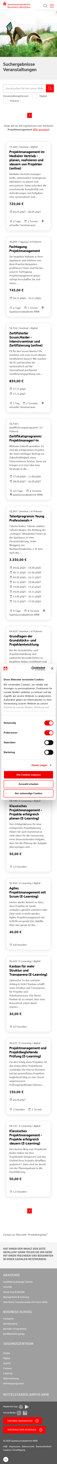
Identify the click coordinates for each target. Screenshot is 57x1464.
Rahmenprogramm (13, 1383)
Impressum (14, 1446)
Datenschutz (28, 1446)
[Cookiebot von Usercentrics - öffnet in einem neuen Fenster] (33, 668)
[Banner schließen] (52, 668)
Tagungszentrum (18, 1343)
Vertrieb (7, 1287)
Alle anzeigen (41, 129)
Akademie (11, 1275)
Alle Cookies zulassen (28, 774)
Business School (17, 1312)
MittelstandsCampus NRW (26, 1394)
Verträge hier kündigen (21, 1429)
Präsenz (7, 1368)
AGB (5, 1446)
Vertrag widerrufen (19, 1421)
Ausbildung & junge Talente (18, 1282)
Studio (6, 1353)
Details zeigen (39, 765)
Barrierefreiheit (43, 1446)
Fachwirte (8, 1318)
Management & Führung (16, 1297)
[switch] (48, 732)
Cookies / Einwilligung (14, 1450)
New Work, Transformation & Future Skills (25, 1302)
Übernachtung (11, 1378)
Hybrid (6, 1363)
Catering (7, 1373)
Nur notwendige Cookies (28, 793)
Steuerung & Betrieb (14, 1292)
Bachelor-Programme (14, 1329)
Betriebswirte (10, 1324)
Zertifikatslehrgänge (14, 1334)
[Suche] (45, 6)
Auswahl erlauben (28, 784)
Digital (6, 1358)
